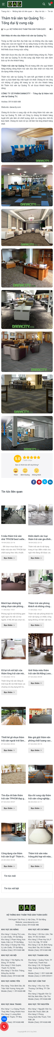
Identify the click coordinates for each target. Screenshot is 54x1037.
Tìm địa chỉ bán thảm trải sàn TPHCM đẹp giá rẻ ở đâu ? (13, 797)
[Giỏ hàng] (49, 4)
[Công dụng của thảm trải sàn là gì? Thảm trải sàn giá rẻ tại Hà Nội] (13, 832)
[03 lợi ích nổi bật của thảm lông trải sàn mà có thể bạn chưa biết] (13, 648)
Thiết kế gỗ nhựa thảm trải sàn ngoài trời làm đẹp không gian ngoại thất (12, 739)
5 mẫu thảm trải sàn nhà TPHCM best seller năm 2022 (13, 538)
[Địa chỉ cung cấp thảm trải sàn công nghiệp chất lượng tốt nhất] (40, 774)
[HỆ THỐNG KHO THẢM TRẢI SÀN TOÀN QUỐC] (19, 4)
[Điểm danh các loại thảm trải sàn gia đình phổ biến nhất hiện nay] (40, 514)
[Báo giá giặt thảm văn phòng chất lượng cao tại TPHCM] (40, 716)
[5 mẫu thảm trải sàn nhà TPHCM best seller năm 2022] (13, 514)
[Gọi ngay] (4, 1026)
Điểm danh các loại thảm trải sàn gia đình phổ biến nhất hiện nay (39, 538)
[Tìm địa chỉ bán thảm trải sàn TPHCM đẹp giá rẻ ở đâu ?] (13, 774)
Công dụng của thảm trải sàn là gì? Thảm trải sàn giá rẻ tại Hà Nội (13, 855)
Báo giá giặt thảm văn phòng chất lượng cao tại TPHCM (39, 739)
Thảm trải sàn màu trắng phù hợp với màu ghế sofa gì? (39, 855)
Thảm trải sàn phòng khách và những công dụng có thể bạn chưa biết (39, 605)
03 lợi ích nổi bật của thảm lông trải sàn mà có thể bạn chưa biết (12, 672)
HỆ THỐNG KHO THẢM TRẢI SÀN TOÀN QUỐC (28, 29)
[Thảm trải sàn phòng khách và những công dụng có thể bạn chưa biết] (40, 581)
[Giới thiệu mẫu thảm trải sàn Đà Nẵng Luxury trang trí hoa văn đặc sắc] (40, 648)
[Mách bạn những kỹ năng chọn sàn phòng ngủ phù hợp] (13, 581)
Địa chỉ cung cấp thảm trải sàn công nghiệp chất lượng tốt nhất (39, 797)
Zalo (4, 1019)
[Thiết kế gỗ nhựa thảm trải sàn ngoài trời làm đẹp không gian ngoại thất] (13, 716)
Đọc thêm (8, 558)
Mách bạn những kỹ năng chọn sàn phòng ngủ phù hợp (12, 605)
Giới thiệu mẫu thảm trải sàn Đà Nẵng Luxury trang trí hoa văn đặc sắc (40, 672)
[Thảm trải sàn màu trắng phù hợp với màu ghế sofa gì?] (40, 832)
